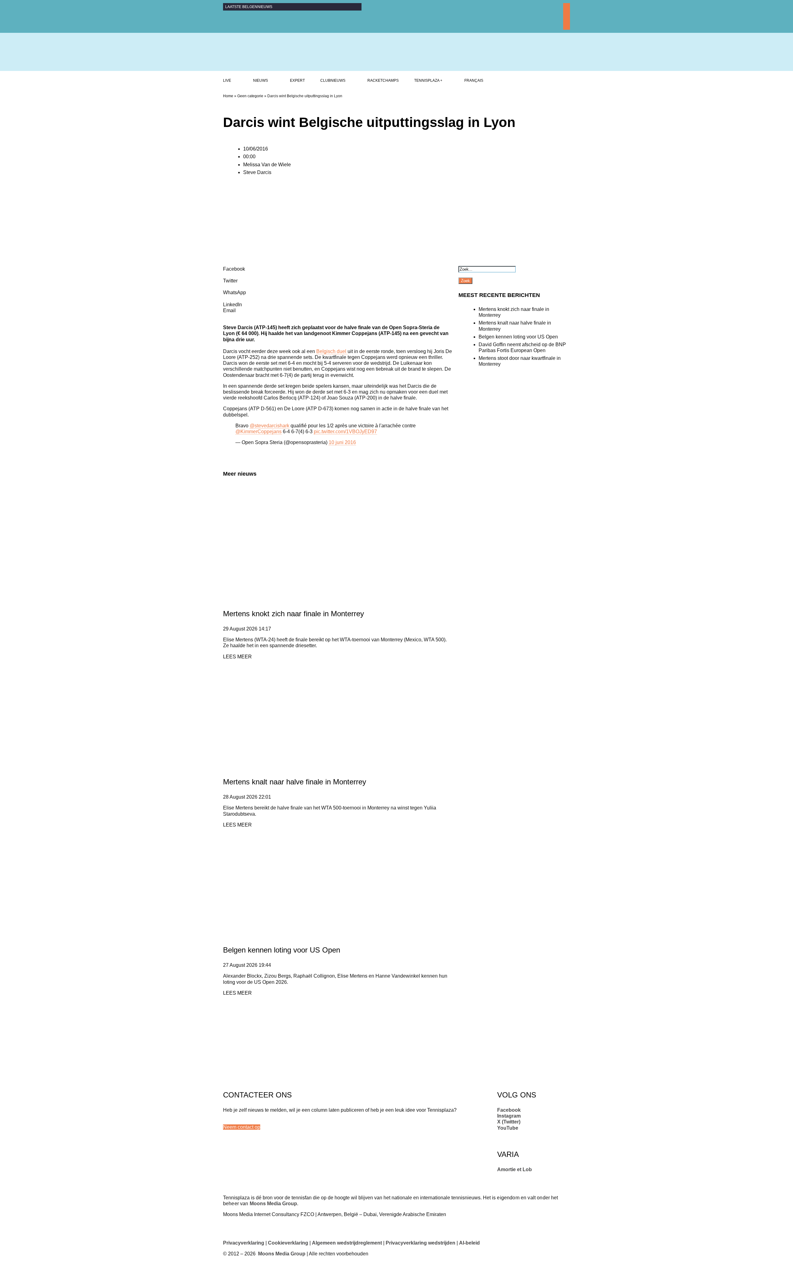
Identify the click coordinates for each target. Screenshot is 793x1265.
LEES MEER (237, 656)
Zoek (465, 280)
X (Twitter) (508, 1121)
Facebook (509, 1110)
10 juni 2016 (342, 442)
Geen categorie (250, 96)
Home (228, 96)
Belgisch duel (332, 351)
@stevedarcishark (269, 425)
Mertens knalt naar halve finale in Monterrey (294, 782)
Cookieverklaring (288, 1242)
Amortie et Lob (514, 1169)
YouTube (507, 1128)
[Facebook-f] (566, 6)
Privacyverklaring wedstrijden (420, 1242)
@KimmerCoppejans (258, 431)
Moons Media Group (273, 1203)
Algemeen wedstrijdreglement (347, 1242)
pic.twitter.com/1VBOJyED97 (345, 431)
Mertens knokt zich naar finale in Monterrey (293, 613)
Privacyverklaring (243, 1242)
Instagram (509, 1116)
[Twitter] (566, 19)
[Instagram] (566, 13)
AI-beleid (469, 1242)
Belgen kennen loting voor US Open (281, 950)
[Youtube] (566, 26)
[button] (241, 1127)
